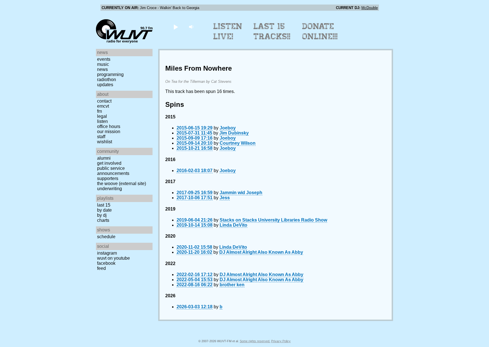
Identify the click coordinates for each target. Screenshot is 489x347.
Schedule (106, 236)
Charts (103, 220)
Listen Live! (228, 31)
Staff (101, 136)
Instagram (107, 253)
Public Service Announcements (113, 171)
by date (104, 210)
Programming (110, 74)
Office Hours (108, 126)
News (102, 69)
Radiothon (106, 79)
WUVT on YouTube (113, 258)
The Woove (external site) (121, 183)
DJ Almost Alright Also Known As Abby (261, 252)
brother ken (232, 284)
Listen (102, 121)
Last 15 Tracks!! (272, 31)
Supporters (107, 178)
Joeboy (228, 127)
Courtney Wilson (238, 143)
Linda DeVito (233, 225)
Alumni (104, 158)
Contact (104, 101)
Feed (101, 268)
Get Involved (109, 163)
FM (99, 111)
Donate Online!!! (320, 31)
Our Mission (108, 131)
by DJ (102, 215)
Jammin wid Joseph (241, 192)
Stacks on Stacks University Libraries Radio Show (273, 220)
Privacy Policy (281, 341)
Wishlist (104, 141)
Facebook (106, 263)
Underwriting (109, 188)
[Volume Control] (191, 26)
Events (103, 59)
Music (103, 64)
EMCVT (103, 106)
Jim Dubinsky (234, 133)
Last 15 (103, 205)
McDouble (369, 8)
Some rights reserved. (255, 341)
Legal (102, 116)
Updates (105, 84)
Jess (225, 197)
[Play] (175, 26)
